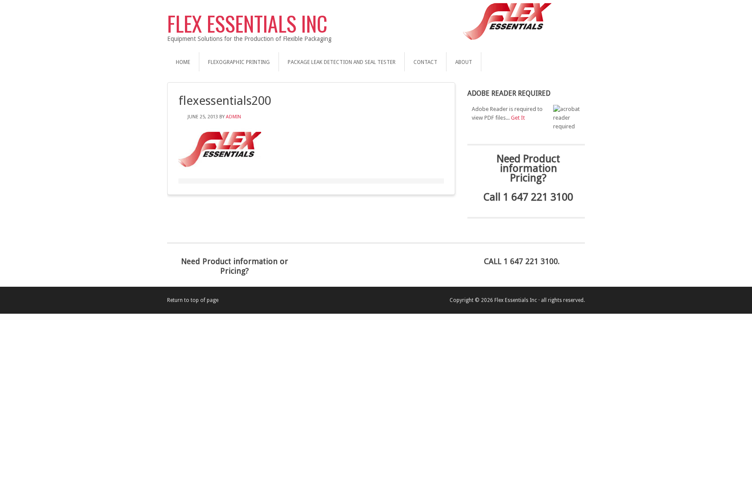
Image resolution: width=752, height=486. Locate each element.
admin (233, 117)
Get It (518, 117)
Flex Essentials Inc (247, 23)
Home (183, 62)
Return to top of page (192, 300)
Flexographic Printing (239, 62)
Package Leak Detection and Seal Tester (342, 62)
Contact (425, 62)
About (463, 62)
